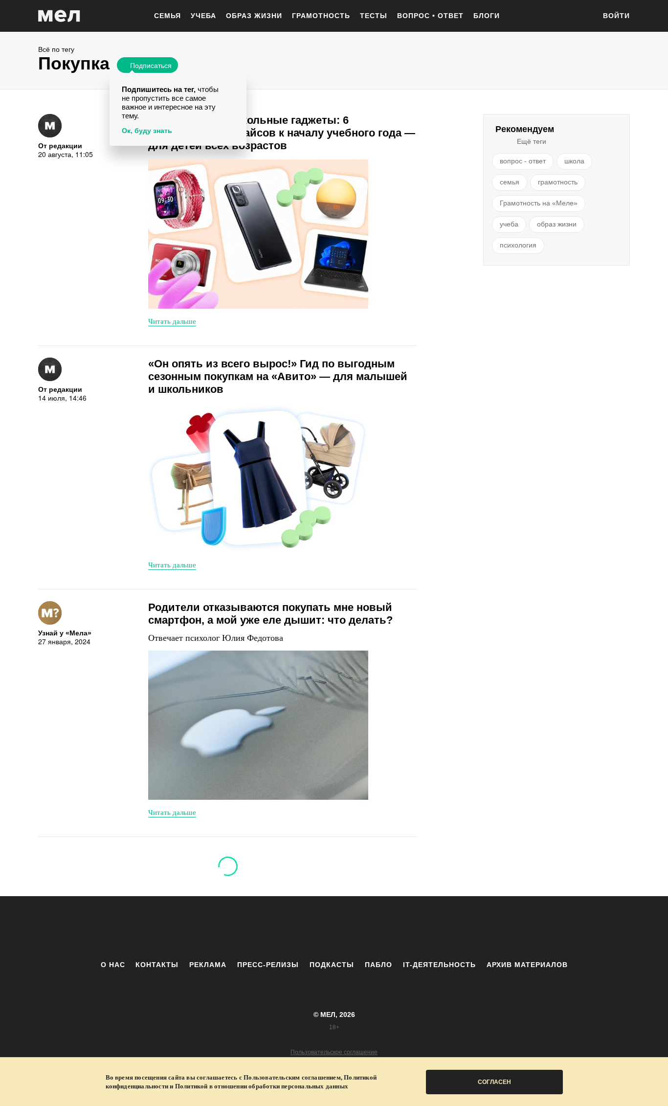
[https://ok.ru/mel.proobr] (388, 928)
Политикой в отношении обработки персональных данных (261, 1086)
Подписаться (151, 65)
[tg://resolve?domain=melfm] (253, 928)
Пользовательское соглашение (334, 1052)
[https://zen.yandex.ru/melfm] (280, 928)
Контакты (156, 965)
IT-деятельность (439, 965)
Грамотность (321, 16)
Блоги (486, 16)
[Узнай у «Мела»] (50, 613)
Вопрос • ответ (430, 16)
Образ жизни (254, 16)
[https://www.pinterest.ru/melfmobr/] (361, 928)
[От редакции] (50, 125)
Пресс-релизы (268, 965)
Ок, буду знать (147, 131)
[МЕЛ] (59, 16)
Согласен (494, 1082)
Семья (167, 16)
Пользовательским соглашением (292, 1077)
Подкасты (332, 965)
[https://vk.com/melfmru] (307, 928)
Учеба (203, 16)
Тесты (373, 16)
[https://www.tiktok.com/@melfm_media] (334, 928)
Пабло (378, 965)
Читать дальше (172, 321)
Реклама (207, 965)
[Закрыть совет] (237, 82)
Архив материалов (527, 965)
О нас (113, 965)
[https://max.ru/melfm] (414, 928)
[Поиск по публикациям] (583, 16)
